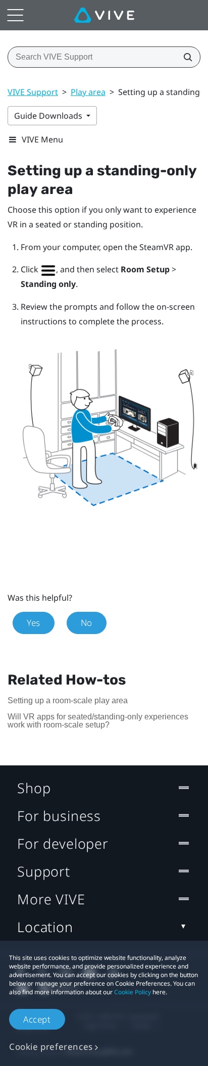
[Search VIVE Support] (184, 57)
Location (45, 926)
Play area (88, 92)
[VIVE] (104, 15)
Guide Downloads (49, 115)
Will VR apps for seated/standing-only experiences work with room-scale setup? (98, 720)
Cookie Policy (132, 992)
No (86, 622)
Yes (33, 622)
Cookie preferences (51, 1046)
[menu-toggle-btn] (15, 15)
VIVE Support (33, 92)
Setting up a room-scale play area (68, 700)
